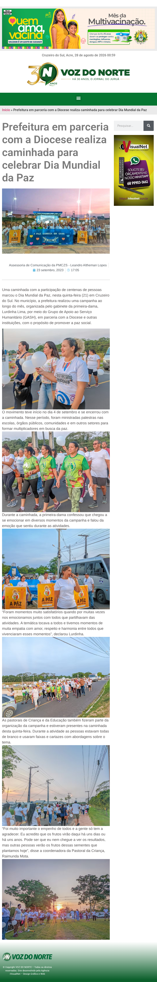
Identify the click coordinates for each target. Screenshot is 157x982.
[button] (78, 98)
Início (6, 110)
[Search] (149, 126)
